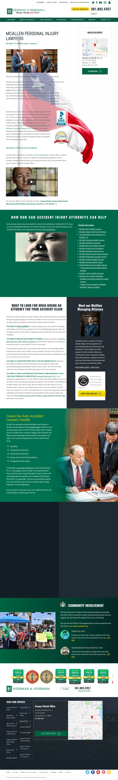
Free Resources (77, 20)
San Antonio (31, 204)
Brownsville (30, 396)
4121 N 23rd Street (41, 155)
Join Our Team (52, 2)
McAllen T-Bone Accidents (90, 287)
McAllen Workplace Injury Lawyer (91, 251)
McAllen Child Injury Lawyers (89, 243)
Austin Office (24, 707)
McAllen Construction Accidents (91, 248)
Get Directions (93, 71)
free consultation (48, 230)
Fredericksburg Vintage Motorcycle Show (87, 647)
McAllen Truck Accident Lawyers (91, 273)
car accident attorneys (24, 468)
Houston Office (25, 727)
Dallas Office (24, 721)
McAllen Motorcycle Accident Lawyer (93, 265)
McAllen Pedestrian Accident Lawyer (93, 257)
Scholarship (63, 2)
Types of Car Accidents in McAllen (93, 284)
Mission (58, 396)
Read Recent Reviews (41, 545)
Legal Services (45, 20)
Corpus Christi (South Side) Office (11, 742)
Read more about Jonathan (87, 367)
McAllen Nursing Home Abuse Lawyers (93, 254)
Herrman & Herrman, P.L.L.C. (46, 376)
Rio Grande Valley (33, 427)
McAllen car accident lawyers (17, 128)
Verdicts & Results (27, 20)
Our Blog (91, 20)
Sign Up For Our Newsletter (79, 2)
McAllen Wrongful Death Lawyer (91, 262)
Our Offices (61, 20)
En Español (40, 2)
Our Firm (10, 20)
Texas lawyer (22, 326)
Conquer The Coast (78, 631)
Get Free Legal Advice (80, 9)
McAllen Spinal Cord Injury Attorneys (92, 232)
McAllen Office (11, 758)
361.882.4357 (101, 8)
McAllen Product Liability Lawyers (91, 260)
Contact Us (105, 20)
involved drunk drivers (39, 126)
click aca (35, 77)
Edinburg (51, 396)
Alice (63, 396)
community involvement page (80, 626)
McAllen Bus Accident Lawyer (90, 229)
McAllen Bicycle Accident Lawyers (92, 246)
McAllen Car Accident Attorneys (91, 276)
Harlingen (22, 396)
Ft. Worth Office (25, 733)
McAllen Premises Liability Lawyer (91, 240)
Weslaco (38, 396)
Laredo (44, 396)
